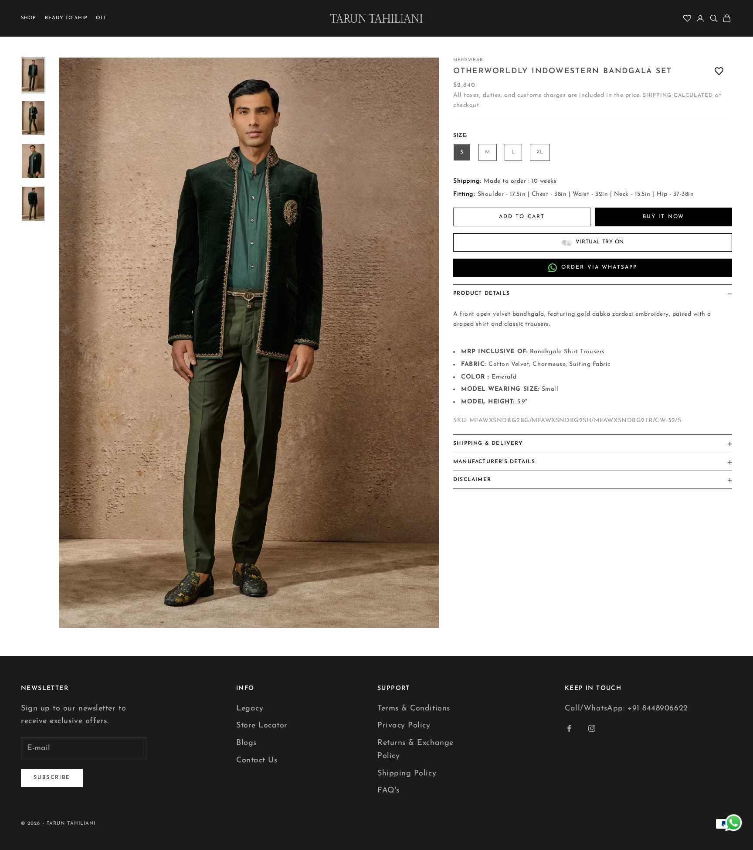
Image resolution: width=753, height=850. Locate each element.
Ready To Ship (66, 18)
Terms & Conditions (413, 709)
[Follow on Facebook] (569, 728)
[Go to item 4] (33, 204)
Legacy (249, 709)
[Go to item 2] (33, 118)
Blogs (246, 743)
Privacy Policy (404, 726)
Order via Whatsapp (599, 267)
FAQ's (388, 791)
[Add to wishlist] (719, 71)
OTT (101, 18)
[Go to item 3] (33, 161)
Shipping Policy (406, 774)
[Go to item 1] (33, 75)
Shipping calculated (678, 96)
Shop (28, 18)
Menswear (468, 60)
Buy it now (664, 216)
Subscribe (52, 777)
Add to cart (522, 216)
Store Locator (262, 726)
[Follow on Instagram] (591, 728)
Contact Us (256, 761)
